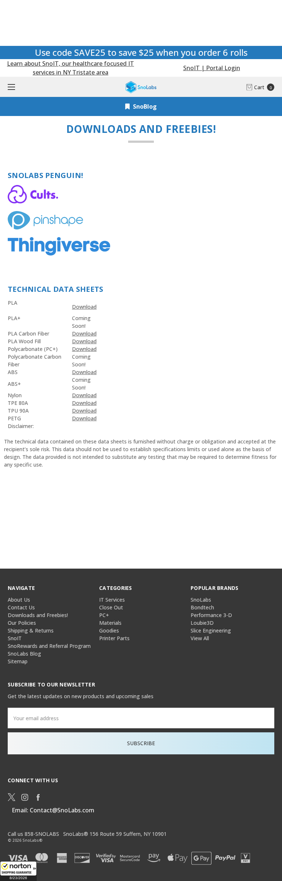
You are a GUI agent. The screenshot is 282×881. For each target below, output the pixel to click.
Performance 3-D (211, 615)
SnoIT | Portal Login (211, 68)
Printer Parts (114, 638)
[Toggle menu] (10, 87)
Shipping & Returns (31, 630)
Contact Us (21, 607)
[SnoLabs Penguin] (33, 193)
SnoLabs (201, 599)
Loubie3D (202, 622)
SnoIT (15, 638)
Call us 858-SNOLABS (33, 833)
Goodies (109, 630)
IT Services (112, 599)
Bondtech (202, 607)
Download (84, 306)
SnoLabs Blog (24, 653)
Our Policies (22, 622)
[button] (18, 871)
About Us (19, 599)
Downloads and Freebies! (38, 615)
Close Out (111, 607)
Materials (110, 622)
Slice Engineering (211, 630)
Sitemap (18, 661)
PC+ (104, 615)
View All (200, 638)
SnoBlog (144, 106)
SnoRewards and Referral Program (49, 645)
